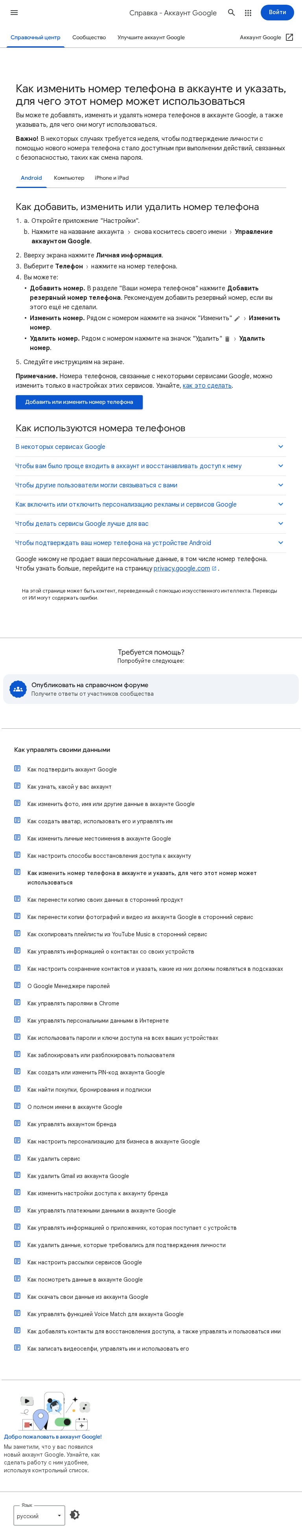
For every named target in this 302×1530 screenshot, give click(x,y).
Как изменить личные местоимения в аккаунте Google (99, 838)
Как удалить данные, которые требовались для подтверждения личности (127, 1245)
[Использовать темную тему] (74, 1514)
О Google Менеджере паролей (69, 986)
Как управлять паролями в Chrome (73, 1003)
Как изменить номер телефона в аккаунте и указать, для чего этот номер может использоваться (142, 878)
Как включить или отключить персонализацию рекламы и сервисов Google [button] (126, 505)
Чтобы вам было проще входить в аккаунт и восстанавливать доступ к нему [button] (128, 466)
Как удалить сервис (54, 1158)
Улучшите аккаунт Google (151, 37)
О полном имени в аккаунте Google (75, 1107)
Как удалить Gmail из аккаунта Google (78, 1176)
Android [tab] (31, 178)
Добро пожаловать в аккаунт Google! (53, 1436)
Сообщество (89, 37)
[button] (14, 12)
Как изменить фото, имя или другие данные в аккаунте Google (111, 804)
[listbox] (39, 1515)
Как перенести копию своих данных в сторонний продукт (105, 899)
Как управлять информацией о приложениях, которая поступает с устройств (132, 1227)
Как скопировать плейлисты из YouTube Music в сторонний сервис (117, 934)
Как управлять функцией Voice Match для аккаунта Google (106, 1314)
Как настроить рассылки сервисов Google (85, 1262)
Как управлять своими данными (62, 750)
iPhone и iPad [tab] (112, 178)
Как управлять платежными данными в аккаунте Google (102, 1210)
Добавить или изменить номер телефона (79, 402)
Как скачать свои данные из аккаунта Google (88, 1296)
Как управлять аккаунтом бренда (72, 1124)
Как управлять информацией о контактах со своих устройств (111, 951)
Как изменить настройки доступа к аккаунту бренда (98, 1193)
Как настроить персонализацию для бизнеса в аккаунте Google (114, 1141)
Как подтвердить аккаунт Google (72, 769)
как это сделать (207, 386)
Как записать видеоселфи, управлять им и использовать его (108, 1348)
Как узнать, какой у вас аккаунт (70, 786)
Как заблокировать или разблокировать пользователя (101, 1055)
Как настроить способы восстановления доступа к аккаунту (109, 855)
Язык (27, 1505)
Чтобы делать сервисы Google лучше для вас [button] (82, 524)
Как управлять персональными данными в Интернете (98, 1020)
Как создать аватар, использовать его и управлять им (100, 821)
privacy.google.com (182, 569)
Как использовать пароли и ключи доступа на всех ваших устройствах (123, 1037)
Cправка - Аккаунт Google (173, 13)
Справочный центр (36, 37)
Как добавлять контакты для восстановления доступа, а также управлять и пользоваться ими (154, 1331)
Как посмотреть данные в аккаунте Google (85, 1279)
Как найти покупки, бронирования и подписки (89, 1089)
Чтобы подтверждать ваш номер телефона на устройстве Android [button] (113, 543)
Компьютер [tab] (69, 178)
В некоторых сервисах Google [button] (60, 447)
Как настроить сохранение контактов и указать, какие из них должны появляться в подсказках (155, 968)
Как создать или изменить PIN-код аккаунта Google (96, 1072)
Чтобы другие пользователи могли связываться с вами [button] (96, 485)
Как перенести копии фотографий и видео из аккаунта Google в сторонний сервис (140, 917)
